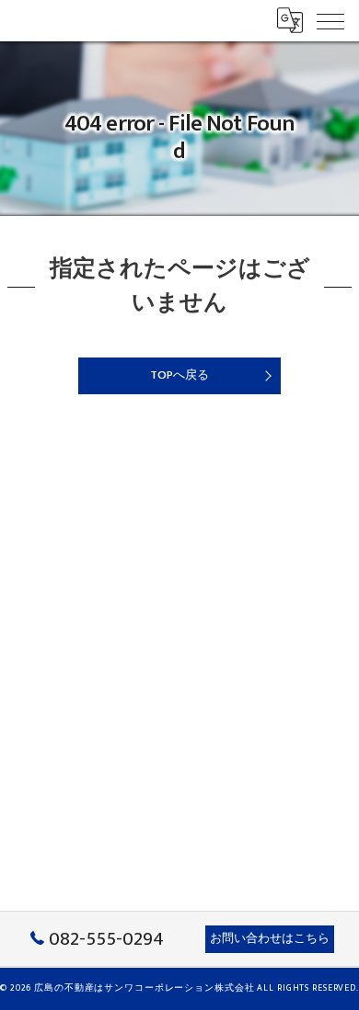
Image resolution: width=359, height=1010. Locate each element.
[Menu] (330, 20)
